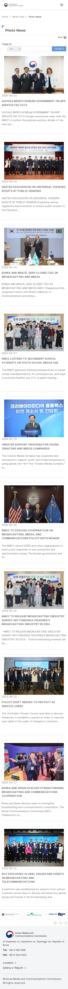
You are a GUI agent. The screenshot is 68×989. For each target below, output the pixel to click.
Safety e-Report (13, 967)
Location (8, 962)
